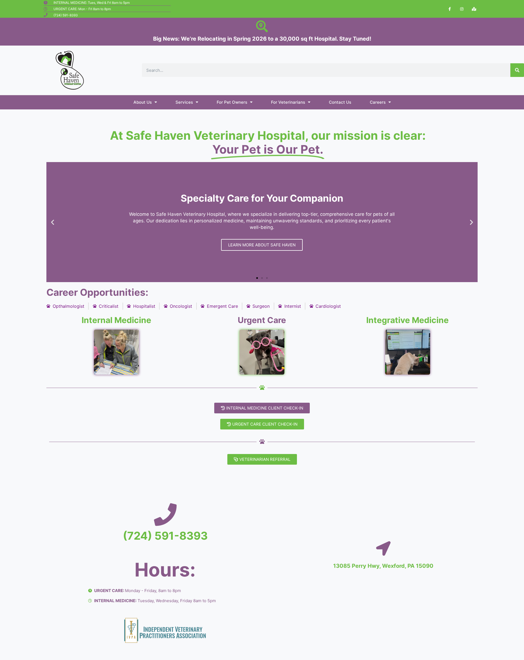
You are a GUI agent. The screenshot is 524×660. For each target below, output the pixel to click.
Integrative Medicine (407, 320)
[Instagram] (462, 9)
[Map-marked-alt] (474, 9)
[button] (257, 278)
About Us (142, 102)
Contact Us (340, 102)
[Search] (517, 70)
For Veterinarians (288, 102)
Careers (378, 102)
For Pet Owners (232, 102)
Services (184, 102)
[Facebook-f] (449, 9)
